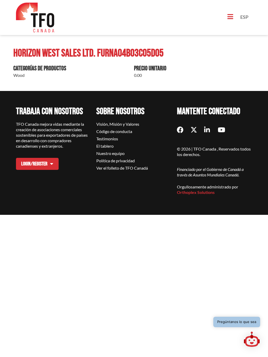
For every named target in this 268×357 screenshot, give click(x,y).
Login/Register (34, 164)
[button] (251, 340)
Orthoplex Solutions (196, 192)
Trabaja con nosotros (49, 111)
